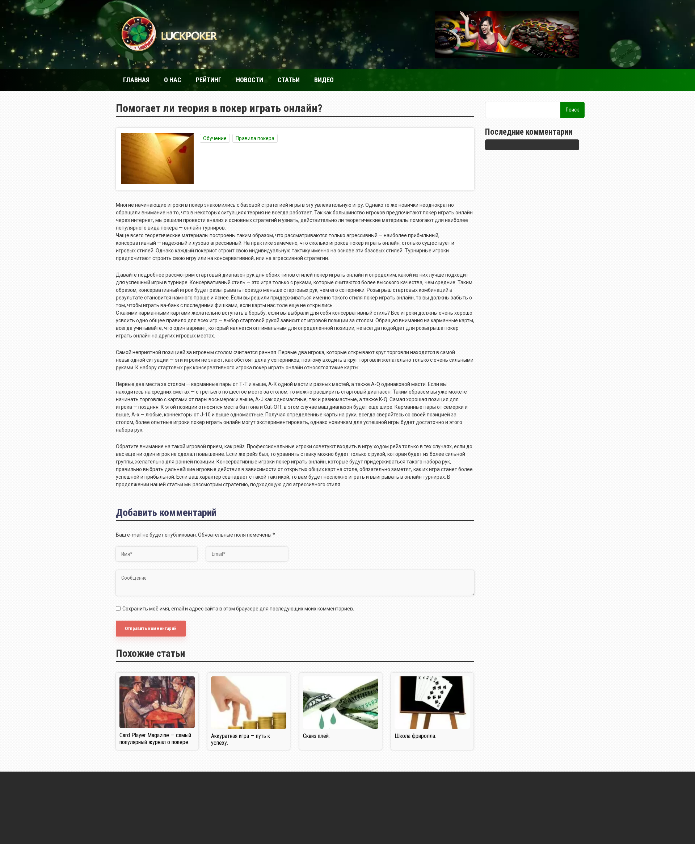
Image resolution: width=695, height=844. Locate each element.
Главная (136, 80)
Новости (249, 80)
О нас (172, 80)
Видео (324, 80)
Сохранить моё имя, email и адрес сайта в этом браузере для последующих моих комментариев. (238, 609)
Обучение (215, 138)
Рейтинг (209, 80)
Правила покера (255, 138)
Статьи (289, 80)
